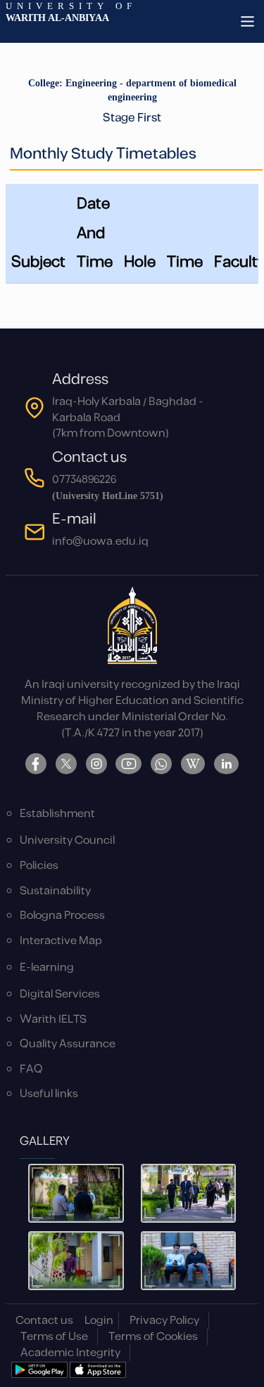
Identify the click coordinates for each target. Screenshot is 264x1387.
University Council (67, 840)
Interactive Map (61, 941)
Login (98, 1320)
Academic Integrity (70, 1353)
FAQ (31, 1069)
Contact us (44, 1320)
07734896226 (84, 480)
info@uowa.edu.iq (100, 541)
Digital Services (60, 994)
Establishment (57, 814)
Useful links (49, 1094)
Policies (39, 866)
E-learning (47, 967)
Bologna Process (62, 915)
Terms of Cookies (153, 1337)
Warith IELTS (53, 1019)
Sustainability (55, 891)
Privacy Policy (164, 1320)
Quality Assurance (67, 1044)
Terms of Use (54, 1337)
